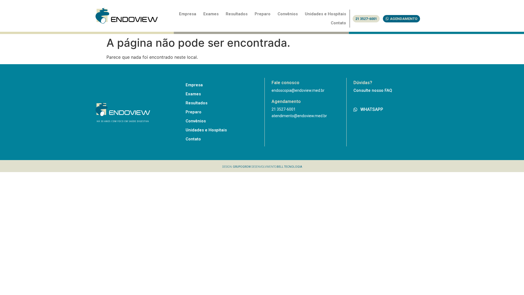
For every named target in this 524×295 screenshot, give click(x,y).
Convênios (288, 13)
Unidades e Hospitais (325, 13)
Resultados (237, 13)
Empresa (187, 13)
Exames (211, 13)
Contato (338, 22)
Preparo (262, 13)
